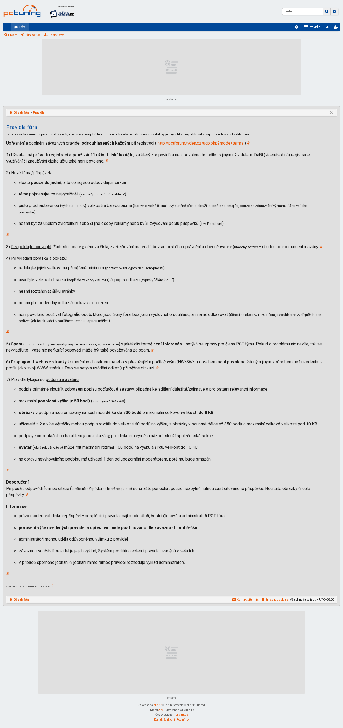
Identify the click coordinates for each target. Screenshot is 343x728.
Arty (160, 709)
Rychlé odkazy (8, 28)
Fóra (22, 27)
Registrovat (56, 35)
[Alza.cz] (62, 11)
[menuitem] (297, 27)
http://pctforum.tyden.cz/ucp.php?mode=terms (201, 143)
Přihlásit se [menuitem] (329, 28)
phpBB (158, 705)
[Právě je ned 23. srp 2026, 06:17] (331, 113)
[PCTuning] (22, 10)
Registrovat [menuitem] (337, 28)
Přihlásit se (33, 35)
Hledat (12, 35)
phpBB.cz (182, 714)
